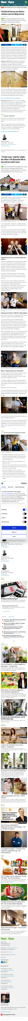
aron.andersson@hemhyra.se (7, 987)
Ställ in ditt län (6, 611)
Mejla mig (5, 545)
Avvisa (14, 536)
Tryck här (17, 150)
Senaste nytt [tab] (11, 616)
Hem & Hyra (9, 952)
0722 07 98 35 (6, 146)
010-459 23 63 (6, 575)
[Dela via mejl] (25, 45)
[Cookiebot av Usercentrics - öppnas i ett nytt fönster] (21, 483)
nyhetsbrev (12, 954)
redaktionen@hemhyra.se (12, 947)
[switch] (25, 514)
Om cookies (7, 1019)
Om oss (2, 1019)
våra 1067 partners (9, 493)
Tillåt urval (14, 532)
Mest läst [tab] (4, 616)
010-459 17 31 (6, 547)
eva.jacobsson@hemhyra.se (7, 970)
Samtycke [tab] (3, 487)
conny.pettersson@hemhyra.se (8, 976)
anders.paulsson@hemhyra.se (9, 144)
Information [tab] (10, 487)
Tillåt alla (14, 527)
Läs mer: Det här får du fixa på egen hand (10, 98)
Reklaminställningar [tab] (19, 487)
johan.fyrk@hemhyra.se (6, 981)
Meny (25, 5)
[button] (8, 5)
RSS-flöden (3, 957)
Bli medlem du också (5, 1011)
